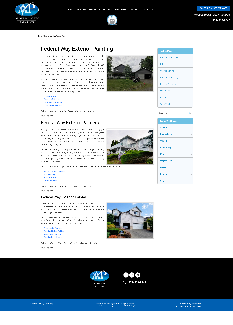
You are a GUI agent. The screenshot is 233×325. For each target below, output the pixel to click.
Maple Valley (166, 161)
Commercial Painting (169, 77)
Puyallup (164, 167)
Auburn (163, 127)
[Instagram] (131, 275)
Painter (163, 97)
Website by (190, 303)
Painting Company (168, 84)
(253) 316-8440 (221, 20)
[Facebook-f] (126, 275)
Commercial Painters (169, 57)
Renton (163, 174)
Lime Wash (165, 91)
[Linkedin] (137, 275)
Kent (162, 154)
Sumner (163, 181)
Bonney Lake (166, 134)
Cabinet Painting (167, 71)
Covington (165, 141)
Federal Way (165, 148)
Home (40, 36)
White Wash (165, 104)
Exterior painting (167, 64)
